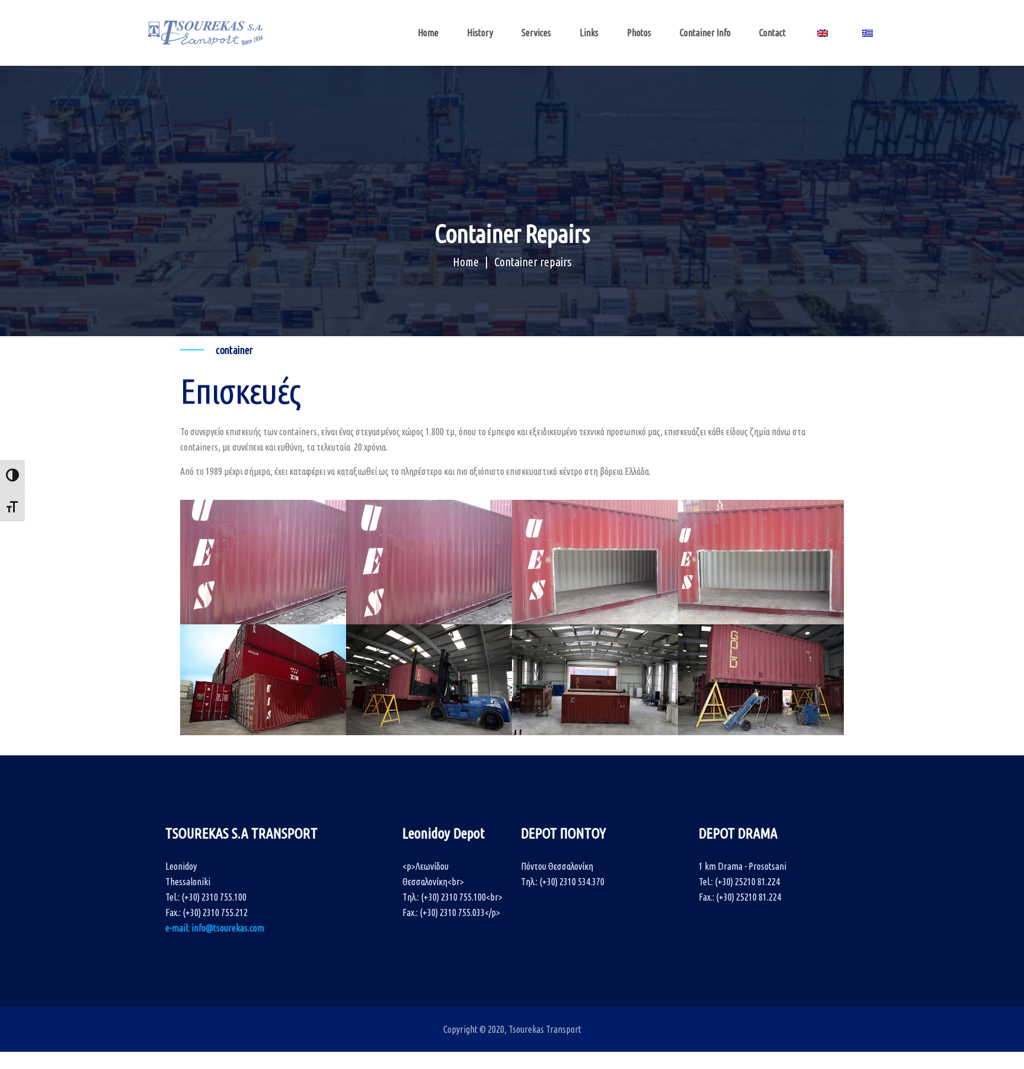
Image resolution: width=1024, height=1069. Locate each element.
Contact (772, 32)
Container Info (705, 32)
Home (428, 32)
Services (536, 32)
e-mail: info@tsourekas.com (214, 928)
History (480, 32)
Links (589, 32)
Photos (639, 32)
